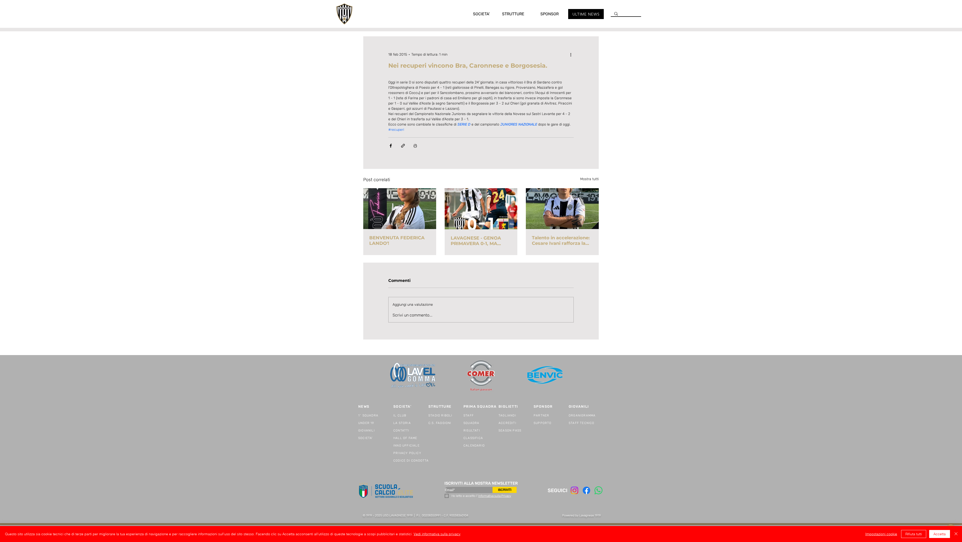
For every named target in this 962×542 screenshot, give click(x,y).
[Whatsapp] (598, 490)
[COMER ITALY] (481, 376)
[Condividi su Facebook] (390, 145)
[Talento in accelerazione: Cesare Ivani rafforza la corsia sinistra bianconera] (562, 208)
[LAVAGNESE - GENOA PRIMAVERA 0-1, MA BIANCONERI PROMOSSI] (481, 208)
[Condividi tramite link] (403, 145)
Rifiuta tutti (913, 534)
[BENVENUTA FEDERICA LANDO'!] (399, 208)
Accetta (939, 534)
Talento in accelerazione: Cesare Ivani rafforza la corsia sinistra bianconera (562, 240)
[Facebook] (586, 490)
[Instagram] (574, 490)
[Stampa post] (415, 145)
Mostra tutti (589, 179)
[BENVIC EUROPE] (545, 376)
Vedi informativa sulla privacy (437, 534)
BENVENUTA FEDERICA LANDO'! (397, 240)
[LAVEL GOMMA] (413, 376)
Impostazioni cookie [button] (881, 534)
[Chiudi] (956, 534)
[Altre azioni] (571, 54)
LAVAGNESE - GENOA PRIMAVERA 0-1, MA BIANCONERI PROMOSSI (479, 240)
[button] (476, 14)
